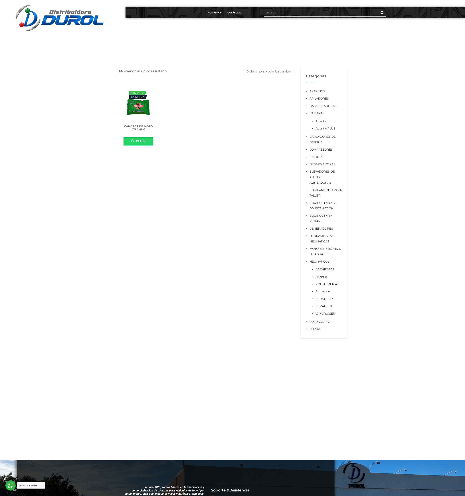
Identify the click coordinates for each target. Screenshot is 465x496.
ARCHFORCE (325, 269)
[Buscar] (382, 12)
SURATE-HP (324, 299)
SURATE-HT (324, 306)
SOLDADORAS (320, 321)
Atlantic (321, 121)
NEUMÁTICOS (319, 261)
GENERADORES (321, 228)
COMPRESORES (321, 149)
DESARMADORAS (322, 164)
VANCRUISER (325, 313)
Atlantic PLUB (326, 128)
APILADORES (319, 98)
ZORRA (315, 329)
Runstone (323, 291)
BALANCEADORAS (323, 106)
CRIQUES (316, 157)
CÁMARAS (317, 113)
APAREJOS (317, 91)
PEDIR (140, 141)
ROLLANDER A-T (327, 284)
